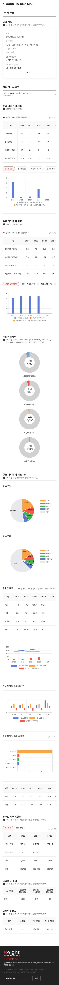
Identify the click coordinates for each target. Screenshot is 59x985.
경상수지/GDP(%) (29, 284)
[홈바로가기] (4, 3)
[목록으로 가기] (5, 12)
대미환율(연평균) (11, 284)
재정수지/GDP (36, 169)
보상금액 (19, 828)
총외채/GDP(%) (46, 284)
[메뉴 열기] (55, 3)
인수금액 (8, 828)
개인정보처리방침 (11, 959)
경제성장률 (9, 169)
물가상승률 (22, 169)
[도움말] (24, 475)
